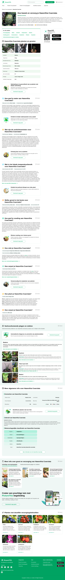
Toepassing (20, 566)
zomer (32, 271)
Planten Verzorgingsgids (7, 9)
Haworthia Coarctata (22, 15)
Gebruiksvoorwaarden (35, 564)
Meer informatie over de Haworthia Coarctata (32, 452)
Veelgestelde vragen (46, 562)
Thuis (3, 5)
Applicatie (46, 5)
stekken (25, 255)
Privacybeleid (33, 562)
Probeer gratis (50, 2)
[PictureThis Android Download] (56, 39)
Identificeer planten (37, 5)
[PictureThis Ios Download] (56, 35)
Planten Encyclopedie (22, 562)
